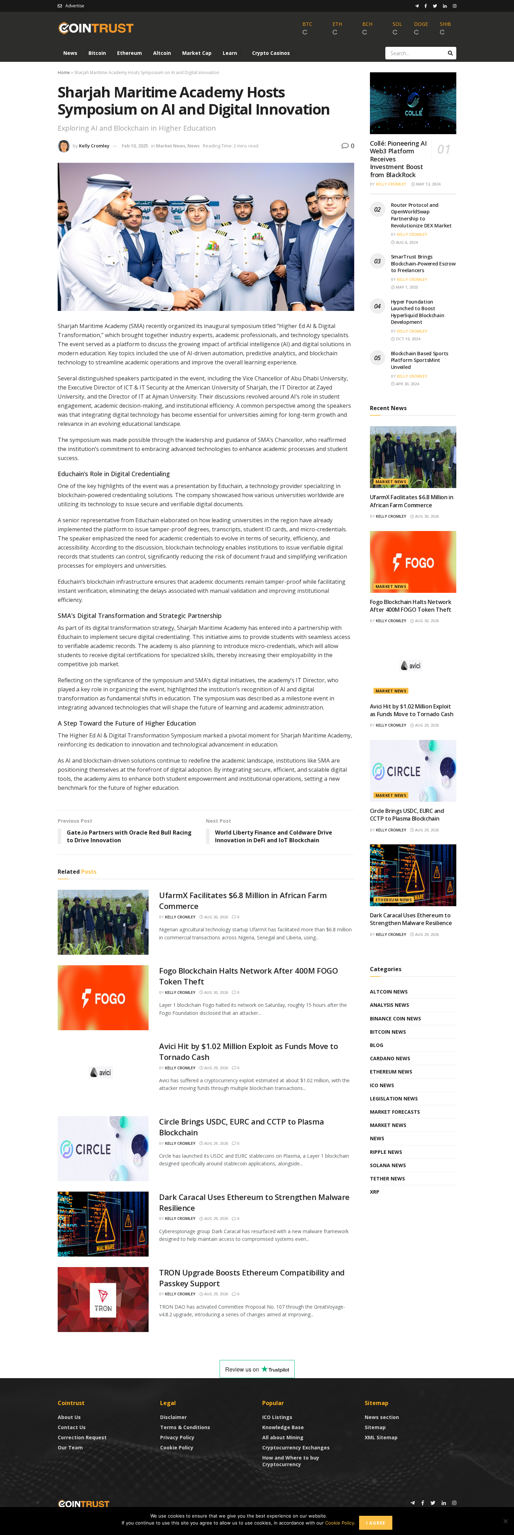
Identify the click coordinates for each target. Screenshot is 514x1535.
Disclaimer (173, 1417)
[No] (505, 1521)
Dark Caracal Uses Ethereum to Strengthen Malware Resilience (411, 919)
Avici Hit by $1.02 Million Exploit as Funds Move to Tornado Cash (412, 710)
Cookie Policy (176, 1447)
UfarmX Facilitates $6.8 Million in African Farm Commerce (412, 501)
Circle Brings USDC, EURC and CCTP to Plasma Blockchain (407, 814)
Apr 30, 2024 (407, 383)
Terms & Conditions (185, 1427)
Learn (230, 53)
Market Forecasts (395, 1111)
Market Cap (197, 53)
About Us (69, 1417)
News (70, 53)
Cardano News (390, 1058)
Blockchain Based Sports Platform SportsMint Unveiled (420, 360)
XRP (374, 1191)
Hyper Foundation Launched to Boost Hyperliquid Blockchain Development (417, 312)
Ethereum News (394, 899)
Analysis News (389, 1005)
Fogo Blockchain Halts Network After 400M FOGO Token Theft (410, 605)
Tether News (387, 1178)
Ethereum (129, 53)
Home (64, 72)
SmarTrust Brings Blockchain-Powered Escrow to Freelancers (423, 263)
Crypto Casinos (271, 53)
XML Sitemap (381, 1437)
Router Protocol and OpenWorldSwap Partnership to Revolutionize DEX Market (421, 215)
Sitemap (375, 1427)
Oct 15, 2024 (407, 338)
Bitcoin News (388, 1031)
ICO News (382, 1085)
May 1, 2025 (406, 287)
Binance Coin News (395, 1018)
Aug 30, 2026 (215, 916)
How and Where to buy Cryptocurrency (290, 1461)
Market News (170, 146)
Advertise (74, 6)
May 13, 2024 (427, 184)
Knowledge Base (283, 1427)
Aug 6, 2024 (406, 242)
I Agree (375, 1523)
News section (382, 1417)
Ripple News (386, 1152)
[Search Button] (450, 53)
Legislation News (394, 1098)
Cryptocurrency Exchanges (296, 1447)
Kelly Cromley (94, 146)
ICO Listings (277, 1417)
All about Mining (283, 1437)
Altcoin (162, 53)
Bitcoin (97, 53)
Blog (376, 1045)
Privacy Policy (177, 1437)
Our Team (70, 1447)
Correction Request (82, 1437)
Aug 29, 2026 (215, 1067)
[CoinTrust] (84, 1503)
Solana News (388, 1165)
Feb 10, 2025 (135, 146)
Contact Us (72, 1427)
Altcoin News (389, 991)
